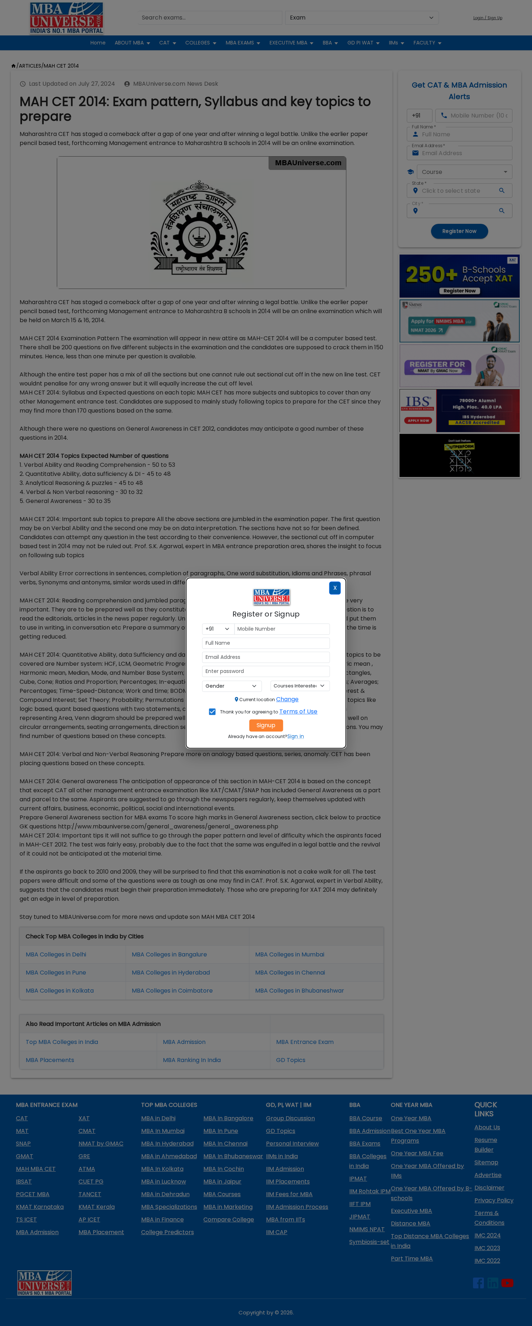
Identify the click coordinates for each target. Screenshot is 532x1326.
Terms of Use (298, 711)
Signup (266, 725)
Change (287, 699)
